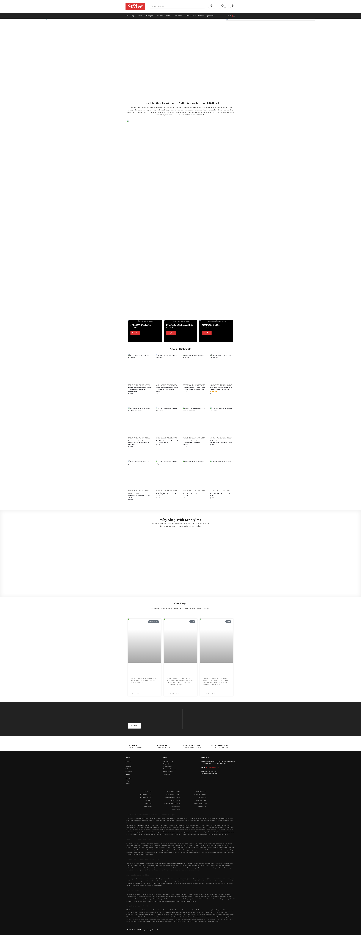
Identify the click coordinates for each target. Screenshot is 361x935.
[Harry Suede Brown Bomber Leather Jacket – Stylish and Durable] (194, 421)
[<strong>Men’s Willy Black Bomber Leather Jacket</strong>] (167, 474)
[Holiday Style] (180, 331)
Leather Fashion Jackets (142, 385)
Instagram (128, 781)
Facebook (128, 778)
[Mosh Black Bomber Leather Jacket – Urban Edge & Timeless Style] (221, 368)
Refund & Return (168, 761)
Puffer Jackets (175, 800)
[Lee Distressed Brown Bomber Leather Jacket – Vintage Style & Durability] (139, 421)
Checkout (232, 8)
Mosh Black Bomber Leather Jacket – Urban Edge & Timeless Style (221, 388)
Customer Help (222, 8)
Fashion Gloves (147, 806)
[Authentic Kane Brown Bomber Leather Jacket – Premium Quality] (221, 421)
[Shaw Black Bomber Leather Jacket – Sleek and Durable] (167, 421)
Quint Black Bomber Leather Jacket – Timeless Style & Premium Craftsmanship (139, 389)
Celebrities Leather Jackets (172, 791)
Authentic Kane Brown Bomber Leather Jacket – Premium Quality (221, 441)
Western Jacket (175, 809)
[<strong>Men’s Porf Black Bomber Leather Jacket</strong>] (139, 474)
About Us (128, 761)
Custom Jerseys (202, 806)
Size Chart (129, 766)
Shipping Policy (168, 763)
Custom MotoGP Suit (200, 803)
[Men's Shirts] (145, 331)
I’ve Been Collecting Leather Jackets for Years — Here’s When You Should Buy (215, 671)
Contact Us (129, 771)
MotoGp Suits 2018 (134, 493)
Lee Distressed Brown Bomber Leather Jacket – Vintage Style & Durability (138, 442)
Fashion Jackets (133, 384)
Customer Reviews (168, 771)
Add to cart (139, 397)
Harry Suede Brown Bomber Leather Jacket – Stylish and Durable (192, 442)
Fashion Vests (148, 800)
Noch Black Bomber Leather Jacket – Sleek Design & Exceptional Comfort (167, 389)
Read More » (135, 687)
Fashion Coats (148, 791)
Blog (127, 763)
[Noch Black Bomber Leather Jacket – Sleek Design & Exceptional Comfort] (167, 368)
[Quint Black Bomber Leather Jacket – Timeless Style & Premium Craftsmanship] (139, 368)
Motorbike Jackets (201, 791)
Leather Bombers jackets (172, 794)
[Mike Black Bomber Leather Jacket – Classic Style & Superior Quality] (194, 368)
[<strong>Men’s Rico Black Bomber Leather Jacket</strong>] (221, 474)
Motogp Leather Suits (200, 794)
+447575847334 (211, 771)
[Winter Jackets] (216, 331)
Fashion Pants (148, 803)
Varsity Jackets (175, 806)
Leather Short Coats (146, 794)
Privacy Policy (167, 766)
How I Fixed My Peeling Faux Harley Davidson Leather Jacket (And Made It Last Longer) (180, 671)
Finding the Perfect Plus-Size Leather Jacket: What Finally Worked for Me (143, 671)
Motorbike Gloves (201, 800)
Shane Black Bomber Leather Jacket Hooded (194, 494)
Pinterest (128, 783)
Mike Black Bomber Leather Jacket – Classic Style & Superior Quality (194, 388)
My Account (211, 8)
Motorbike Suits (202, 797)
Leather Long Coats (146, 797)
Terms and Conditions (169, 769)
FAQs (127, 769)
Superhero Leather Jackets (172, 803)
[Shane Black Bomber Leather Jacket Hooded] (194, 474)
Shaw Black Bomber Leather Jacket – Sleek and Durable (167, 441)
